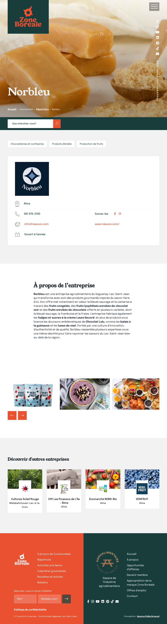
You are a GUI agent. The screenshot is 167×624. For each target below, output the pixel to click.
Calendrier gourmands (51, 571)
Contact (132, 596)
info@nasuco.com (36, 224)
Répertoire (42, 109)
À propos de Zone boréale (54, 554)
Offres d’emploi (136, 590)
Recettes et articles (50, 576)
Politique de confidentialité (30, 610)
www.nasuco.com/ (107, 224)
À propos (132, 559)
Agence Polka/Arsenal (148, 616)
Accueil (12, 109)
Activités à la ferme (49, 565)
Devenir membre (137, 575)
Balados (42, 582)
